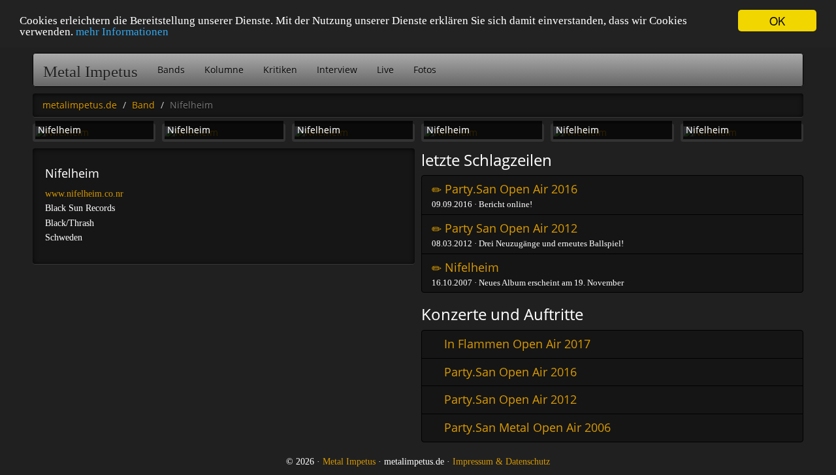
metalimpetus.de (79, 105)
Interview (337, 69)
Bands (171, 69)
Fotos (424, 69)
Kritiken (280, 69)
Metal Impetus (90, 71)
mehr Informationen (122, 32)
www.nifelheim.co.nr (84, 194)
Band (143, 105)
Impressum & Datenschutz (501, 462)
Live (385, 69)
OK (777, 20)
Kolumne (224, 69)
